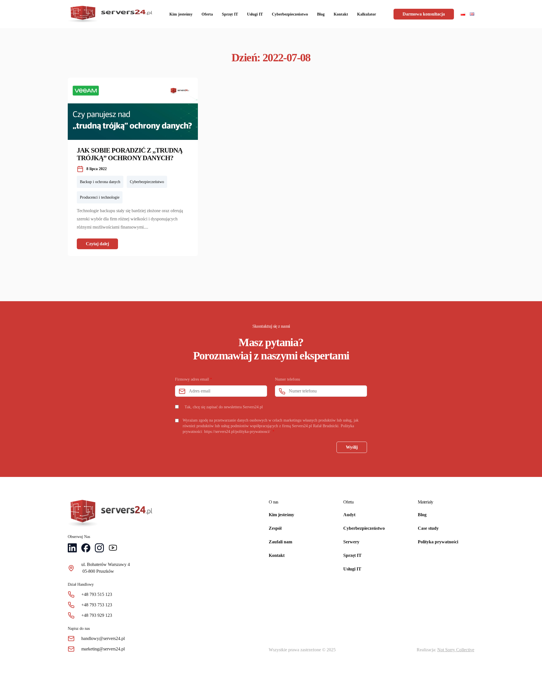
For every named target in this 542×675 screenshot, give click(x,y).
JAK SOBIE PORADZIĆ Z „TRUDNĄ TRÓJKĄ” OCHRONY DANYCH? (129, 154)
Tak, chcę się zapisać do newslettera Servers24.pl (224, 407)
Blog (321, 14)
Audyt (349, 514)
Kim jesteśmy (181, 14)
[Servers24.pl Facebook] (85, 548)
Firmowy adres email (193, 379)
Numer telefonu (287, 379)
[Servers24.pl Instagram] (99, 548)
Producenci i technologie (99, 197)
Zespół (275, 528)
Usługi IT (255, 14)
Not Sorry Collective (455, 649)
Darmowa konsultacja (424, 14)
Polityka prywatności (438, 541)
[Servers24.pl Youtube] (112, 548)
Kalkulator (366, 14)
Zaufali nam (280, 541)
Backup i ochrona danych (100, 182)
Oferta (207, 14)
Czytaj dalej (97, 243)
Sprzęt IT (230, 14)
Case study (428, 528)
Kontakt (341, 14)
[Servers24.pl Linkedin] (72, 548)
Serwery (351, 541)
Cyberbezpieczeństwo (290, 14)
